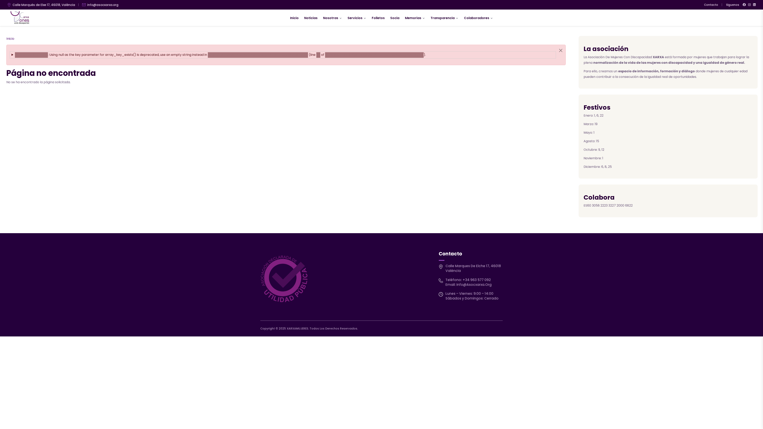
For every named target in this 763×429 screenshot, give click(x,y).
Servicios (355, 18)
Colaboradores (476, 18)
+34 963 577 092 (477, 279)
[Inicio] (19, 18)
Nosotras (330, 18)
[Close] (560, 50)
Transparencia (443, 18)
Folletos (378, 18)
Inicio (294, 18)
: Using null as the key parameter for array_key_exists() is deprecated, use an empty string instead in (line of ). (220, 54)
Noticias (311, 18)
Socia (394, 18)
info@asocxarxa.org (102, 5)
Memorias (413, 18)
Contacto (711, 5)
